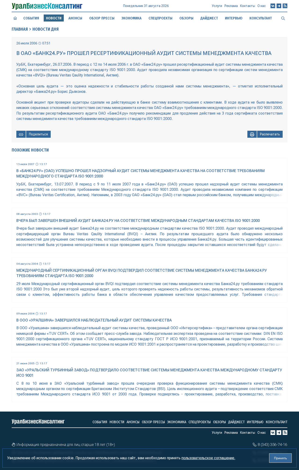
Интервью (233, 18)
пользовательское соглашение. (208, 458)
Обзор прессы (101, 18)
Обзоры (186, 18)
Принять (280, 458)
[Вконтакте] (273, 6)
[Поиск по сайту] (283, 18)
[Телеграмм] (279, 6)
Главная (20, 29)
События (31, 18)
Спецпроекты (160, 18)
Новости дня (45, 29)
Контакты (247, 6)
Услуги (217, 6)
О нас (261, 6)
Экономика (131, 18)
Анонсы (75, 18)
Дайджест (209, 18)
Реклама (231, 6)
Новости (117, 422)
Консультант (260, 18)
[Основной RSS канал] (285, 6)
